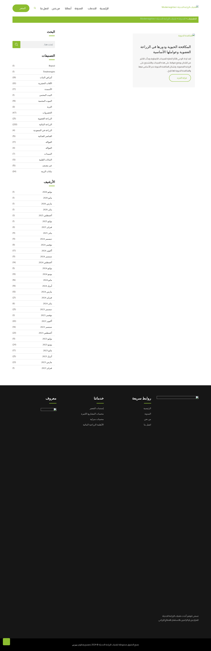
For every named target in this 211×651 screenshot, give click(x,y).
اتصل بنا (44, 8)
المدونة (79, 8)
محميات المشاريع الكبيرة (92, 414)
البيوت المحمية (45, 101)
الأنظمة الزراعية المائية (93, 425)
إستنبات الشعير (97, 408)
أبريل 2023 (47, 356)
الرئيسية (104, 8)
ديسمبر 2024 (46, 239)
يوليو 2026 (47, 192)
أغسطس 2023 (45, 333)
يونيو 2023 (47, 344)
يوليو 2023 (47, 339)
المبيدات (48, 154)
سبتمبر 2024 (46, 256)
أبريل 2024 (47, 286)
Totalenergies (49, 71)
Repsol (52, 66)
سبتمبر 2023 (46, 327)
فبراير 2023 (47, 368)
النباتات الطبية (45, 160)
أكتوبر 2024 (47, 251)
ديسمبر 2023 (46, 309)
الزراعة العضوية (45, 118)
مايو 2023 (47, 350)
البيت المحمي (45, 95)
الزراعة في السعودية (42, 130)
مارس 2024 (46, 292)
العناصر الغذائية (45, 136)
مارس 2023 (46, 362)
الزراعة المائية (45, 124)
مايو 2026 (47, 198)
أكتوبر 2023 (47, 321)
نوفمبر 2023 (46, 315)
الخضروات (47, 113)
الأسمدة (48, 89)
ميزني (75, 645)
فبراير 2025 (47, 227)
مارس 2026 (46, 204)
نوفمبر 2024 (46, 245)
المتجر (23, 8)
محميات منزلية (97, 419)
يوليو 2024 (47, 268)
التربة (49, 107)
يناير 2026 (47, 209)
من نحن (56, 8)
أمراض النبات (46, 77)
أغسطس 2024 (45, 262)
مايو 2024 (47, 280)
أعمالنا (68, 8)
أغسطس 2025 (45, 215)
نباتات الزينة (46, 171)
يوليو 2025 (47, 221)
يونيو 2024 (47, 274)
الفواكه (49, 142)
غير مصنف (47, 165)
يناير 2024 (47, 303)
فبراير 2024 (47, 297)
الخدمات (92, 8)
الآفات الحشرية (45, 83)
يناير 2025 (47, 233)
